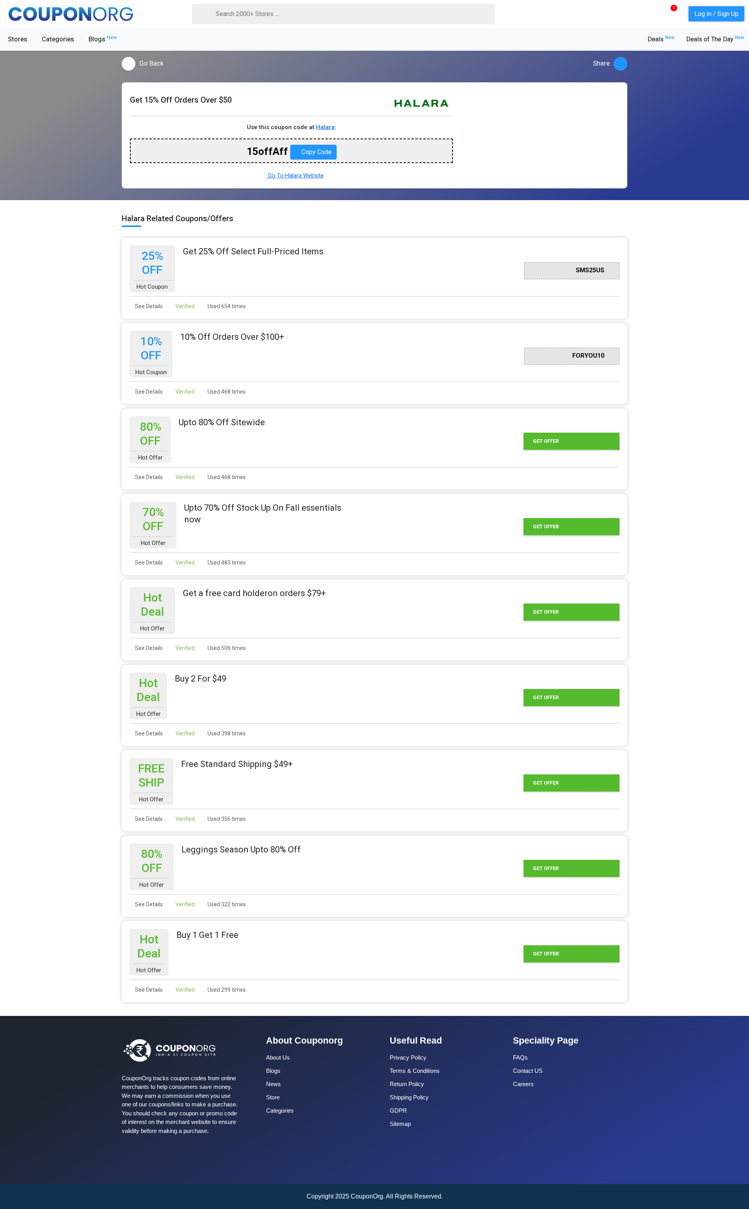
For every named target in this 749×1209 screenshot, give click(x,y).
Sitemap (400, 1123)
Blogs (103, 38)
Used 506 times (226, 648)
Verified (184, 306)
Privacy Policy (408, 1057)
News (273, 1084)
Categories (58, 39)
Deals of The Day (715, 39)
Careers (523, 1084)
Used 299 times (226, 990)
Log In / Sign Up (716, 14)
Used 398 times (226, 733)
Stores (17, 39)
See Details (148, 306)
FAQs (520, 1057)
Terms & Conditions (415, 1070)
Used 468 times (226, 392)
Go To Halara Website (295, 175)
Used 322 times (226, 904)
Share (601, 63)
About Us (278, 1057)
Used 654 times (226, 306)
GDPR (398, 1110)
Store (273, 1097)
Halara (325, 127)
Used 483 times (226, 562)
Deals (661, 39)
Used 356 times (226, 819)
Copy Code (316, 152)
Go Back (151, 63)
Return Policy (407, 1084)
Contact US (528, 1070)
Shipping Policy (409, 1097)
